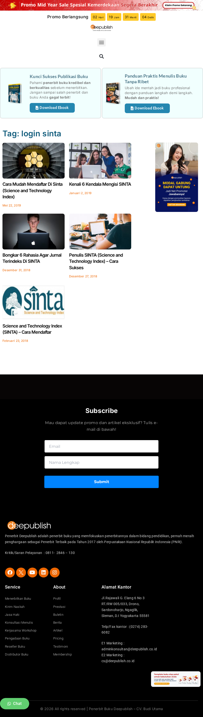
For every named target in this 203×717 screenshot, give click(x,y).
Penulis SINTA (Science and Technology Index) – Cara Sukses (96, 261)
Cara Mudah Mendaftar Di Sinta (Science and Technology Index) (32, 190)
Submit (101, 481)
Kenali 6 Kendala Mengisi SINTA (100, 184)
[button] (101, 42)
